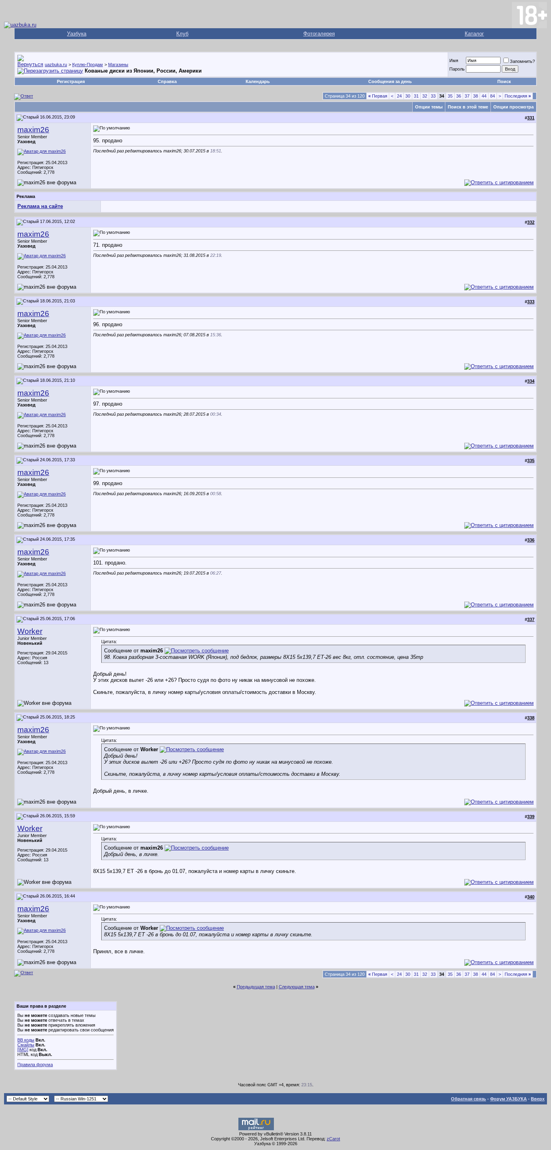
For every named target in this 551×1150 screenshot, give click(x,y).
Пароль (457, 69)
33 (433, 96)
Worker (29, 631)
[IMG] (22, 1049)
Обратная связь (468, 1098)
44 (484, 96)
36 (458, 96)
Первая (377, 96)
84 (492, 96)
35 (450, 96)
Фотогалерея (319, 34)
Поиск (504, 81)
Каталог (474, 34)
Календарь (258, 81)
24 (399, 96)
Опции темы (428, 106)
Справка (167, 81)
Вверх (538, 1098)
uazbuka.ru (56, 64)
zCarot (333, 1138)
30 (407, 96)
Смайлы (25, 1044)
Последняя (518, 96)
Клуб (182, 34)
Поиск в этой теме (468, 106)
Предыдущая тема (256, 986)
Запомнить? (522, 61)
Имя (453, 60)
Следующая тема (297, 986)
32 (424, 96)
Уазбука (76, 34)
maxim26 (33, 129)
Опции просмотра (513, 106)
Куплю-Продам (87, 64)
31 (416, 96)
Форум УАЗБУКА (508, 1098)
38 (475, 96)
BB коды (25, 1040)
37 (467, 96)
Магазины (118, 64)
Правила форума (35, 1064)
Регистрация (71, 81)
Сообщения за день (390, 81)
